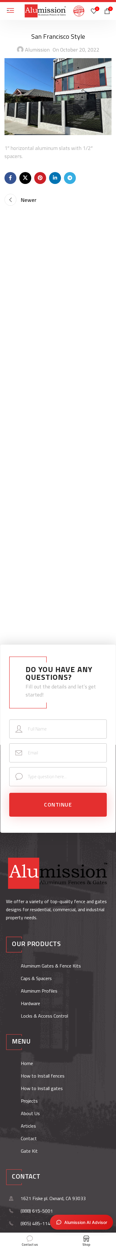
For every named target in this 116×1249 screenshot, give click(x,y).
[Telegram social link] (70, 178)
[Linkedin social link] (55, 178)
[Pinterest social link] (40, 178)
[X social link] (25, 178)
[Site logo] (45, 11)
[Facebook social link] (10, 178)
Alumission (37, 50)
